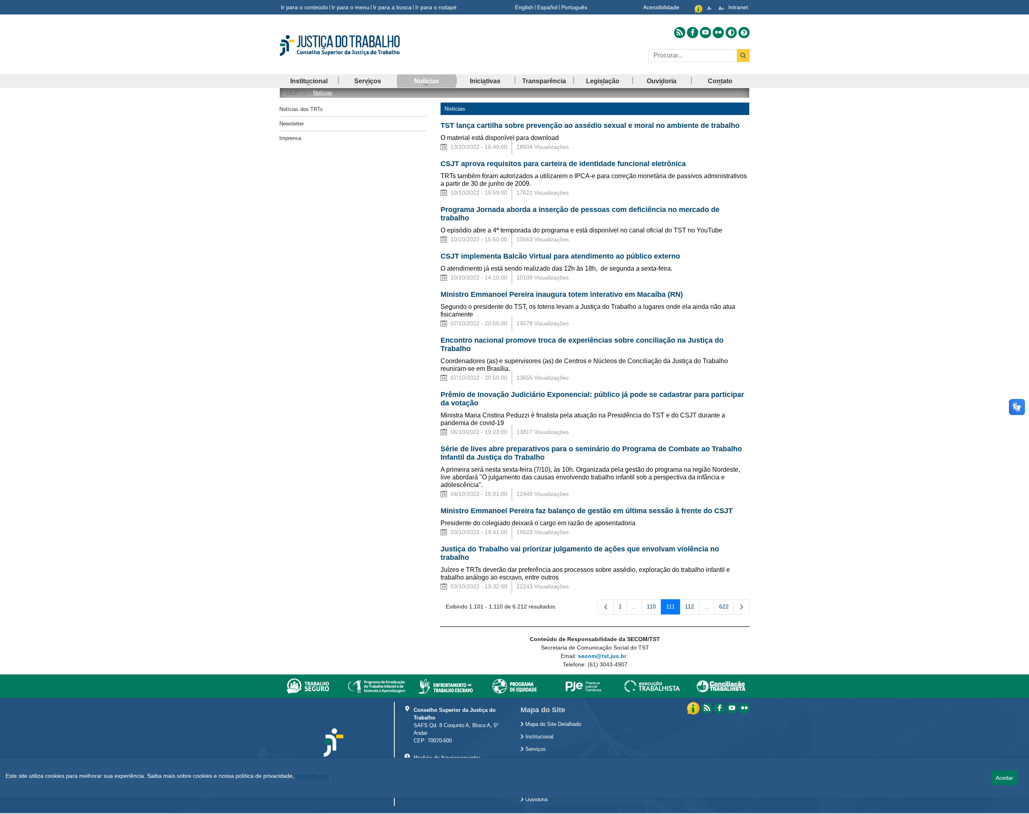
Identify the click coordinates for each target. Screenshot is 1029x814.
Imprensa (290, 138)
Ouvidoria (535, 799)
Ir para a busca (392, 7)
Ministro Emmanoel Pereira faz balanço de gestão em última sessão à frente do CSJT (587, 511)
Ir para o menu (350, 7)
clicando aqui (312, 776)
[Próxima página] (742, 607)
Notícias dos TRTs (301, 109)
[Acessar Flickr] (718, 32)
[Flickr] (744, 708)
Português (574, 7)
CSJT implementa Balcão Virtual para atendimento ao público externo (560, 256)
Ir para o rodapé (436, 7)
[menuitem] (308, 81)
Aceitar (1004, 778)
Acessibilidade (661, 7)
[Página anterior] (606, 607)
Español (547, 7)
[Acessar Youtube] (705, 32)
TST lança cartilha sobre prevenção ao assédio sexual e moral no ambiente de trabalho (590, 125)
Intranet (738, 7)
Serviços (535, 749)
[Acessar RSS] (679, 32)
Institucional (538, 737)
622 (726, 608)
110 (654, 608)
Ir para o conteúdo (304, 7)
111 (673, 608)
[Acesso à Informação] (694, 708)
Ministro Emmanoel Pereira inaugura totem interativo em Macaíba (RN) (563, 294)
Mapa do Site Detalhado (552, 724)
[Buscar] (743, 55)
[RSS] (706, 708)
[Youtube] (731, 708)
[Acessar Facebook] (692, 32)
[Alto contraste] (731, 32)
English (524, 7)
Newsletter (291, 124)
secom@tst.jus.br (602, 656)
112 (692, 608)
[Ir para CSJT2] (353, 45)
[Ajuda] (744, 32)
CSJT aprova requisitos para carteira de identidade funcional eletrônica (563, 164)
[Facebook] (719, 708)
